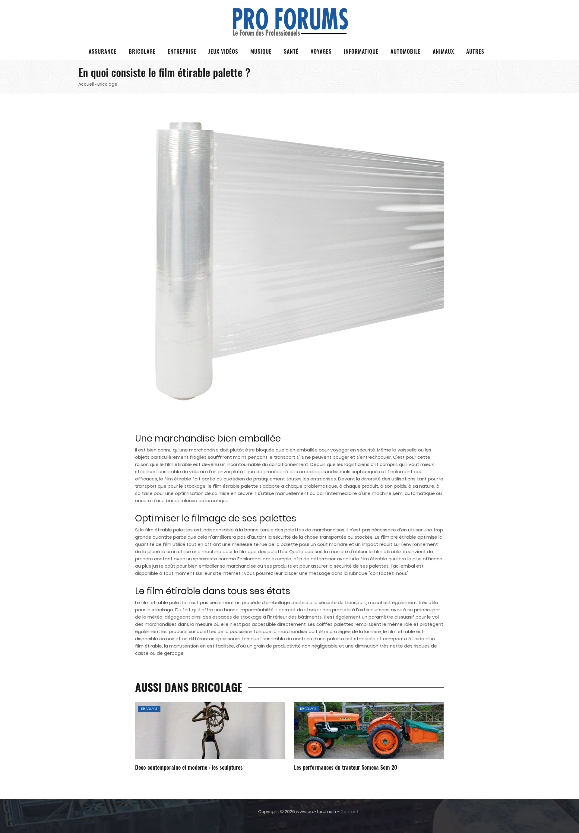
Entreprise (182, 51)
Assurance (103, 51)
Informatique (361, 51)
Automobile (406, 51)
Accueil (86, 84)
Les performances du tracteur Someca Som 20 (345, 767)
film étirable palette (235, 486)
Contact (349, 812)
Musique (261, 51)
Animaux (443, 51)
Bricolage (142, 51)
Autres (475, 51)
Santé (291, 51)
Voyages (321, 51)
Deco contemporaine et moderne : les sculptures (189, 767)
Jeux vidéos (223, 51)
